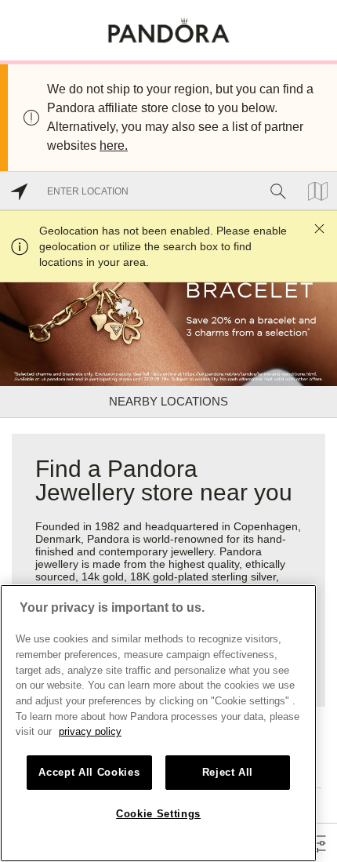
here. (114, 145)
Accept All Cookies (89, 772)
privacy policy (90, 731)
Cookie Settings (158, 814)
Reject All (228, 772)
